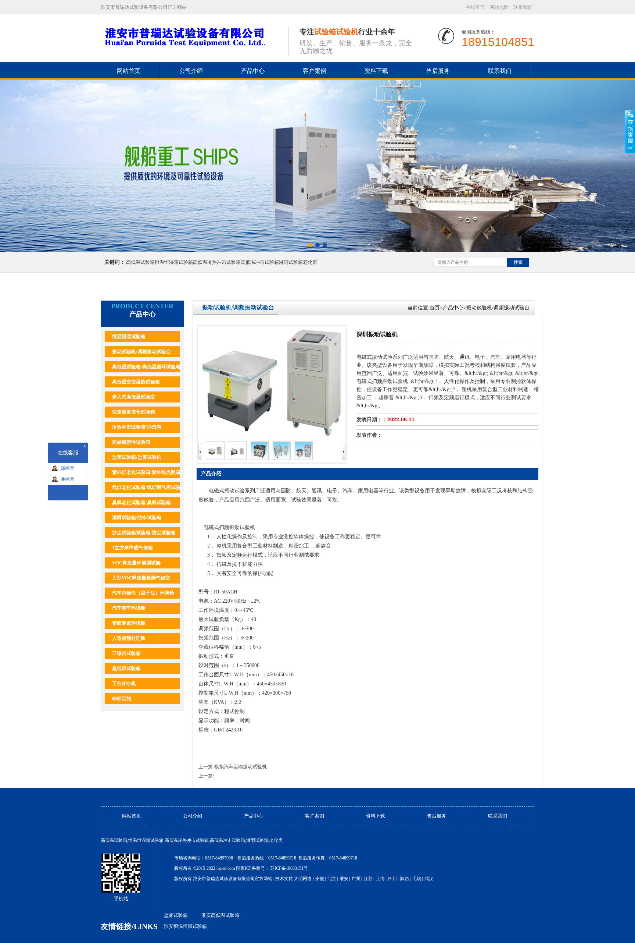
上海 (380, 878)
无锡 (416, 878)
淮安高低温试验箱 (220, 915)
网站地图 (499, 7)
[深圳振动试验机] (215, 458)
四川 (392, 878)
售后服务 (438, 71)
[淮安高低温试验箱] (317, 166)
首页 (436, 308)
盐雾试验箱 (176, 915)
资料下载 (376, 71)
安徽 (319, 878)
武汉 (428, 878)
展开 (630, 131)
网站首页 (128, 71)
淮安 (344, 878)
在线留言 (475, 7)
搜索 (518, 262)
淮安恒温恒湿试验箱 (185, 926)
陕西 (404, 878)
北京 (331, 878)
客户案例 (314, 71)
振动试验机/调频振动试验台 (498, 308)
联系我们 (522, 7)
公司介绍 (191, 71)
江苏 (368, 878)
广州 (356, 878)
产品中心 (253, 71)
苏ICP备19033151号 (289, 868)
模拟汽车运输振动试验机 (240, 766)
